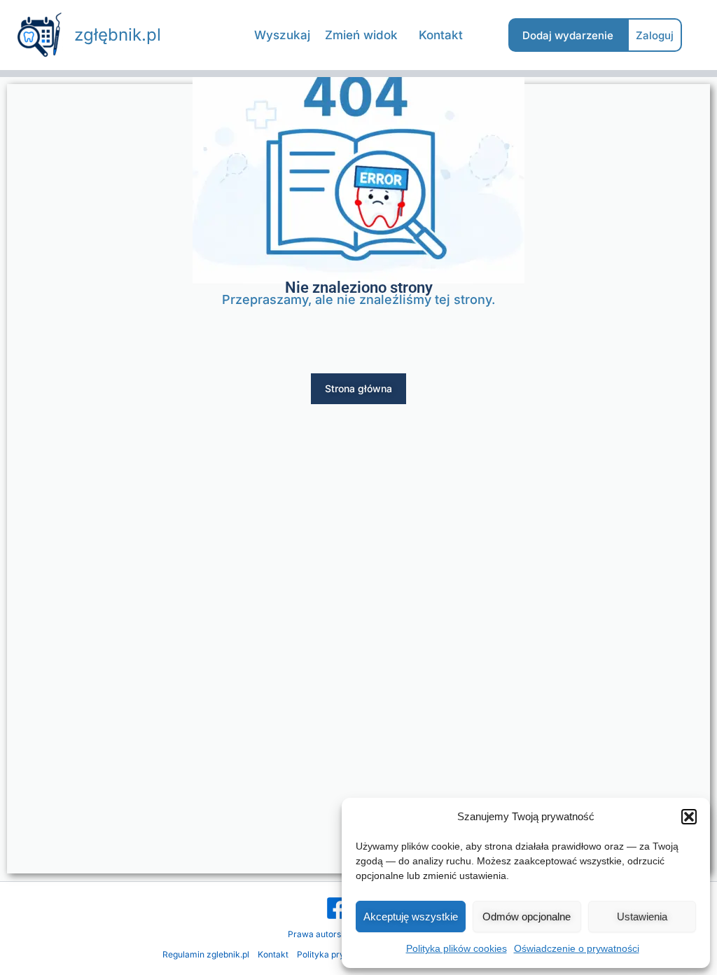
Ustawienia (642, 916)
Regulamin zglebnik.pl (205, 954)
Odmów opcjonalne (526, 916)
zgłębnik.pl (117, 35)
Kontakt (273, 954)
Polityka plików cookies (456, 948)
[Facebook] (338, 908)
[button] (689, 817)
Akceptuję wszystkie (410, 916)
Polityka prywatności (338, 954)
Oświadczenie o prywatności (576, 948)
